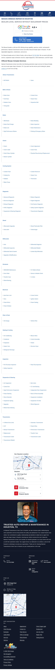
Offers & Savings (24, 634)
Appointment (23, 626)
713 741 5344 (35, 55)
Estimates (19, 15)
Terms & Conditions (8, 659)
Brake (4, 115)
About (5, 626)
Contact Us (22, 629)
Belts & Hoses (6, 89)
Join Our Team (40, 632)
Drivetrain (5, 264)
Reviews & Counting (27, 31)
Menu (5, 15)
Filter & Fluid (6, 315)
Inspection (5, 359)
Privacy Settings (8, 665)
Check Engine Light (41, 626)
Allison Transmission (8, 74)
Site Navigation (7, 654)
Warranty (22, 640)
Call (11, 15)
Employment (39, 629)
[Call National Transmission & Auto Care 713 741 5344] (9, 561)
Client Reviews (7, 629)
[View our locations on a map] (15, 605)
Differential (6, 238)
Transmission (6, 417)
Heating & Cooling (7, 330)
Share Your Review (28, 34)
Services (6, 637)
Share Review (23, 637)
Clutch (4, 140)
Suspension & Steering (9, 377)
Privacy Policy (7, 662)
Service (41, 15)
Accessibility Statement (9, 656)
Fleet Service (23, 632)
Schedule (27, 15)
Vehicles (6, 640)
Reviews (49, 15)
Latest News (7, 634)
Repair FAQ (39, 634)
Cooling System (7, 166)
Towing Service (40, 637)
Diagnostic (5, 191)
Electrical (5, 289)
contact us (4, 68)
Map (35, 15)
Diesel (4, 220)
